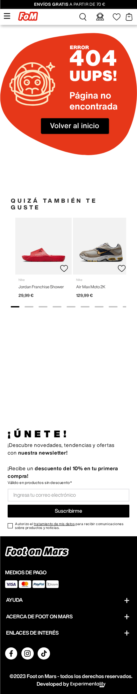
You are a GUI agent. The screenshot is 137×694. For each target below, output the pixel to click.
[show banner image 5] (71, 306)
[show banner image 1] (15, 306)
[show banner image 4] (57, 306)
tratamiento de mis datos (54, 523)
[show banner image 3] (43, 306)
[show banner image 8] (113, 306)
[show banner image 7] (99, 306)
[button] (83, 17)
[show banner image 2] (29, 306)
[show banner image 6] (85, 306)
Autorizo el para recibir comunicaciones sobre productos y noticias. (69, 526)
